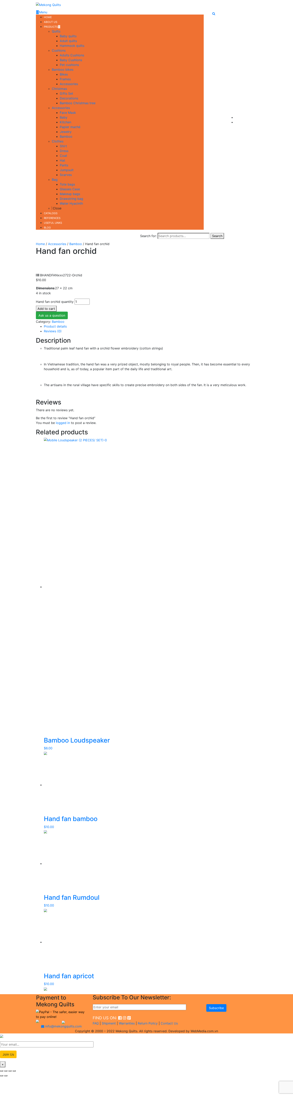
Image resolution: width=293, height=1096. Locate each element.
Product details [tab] (55, 326)
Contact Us (169, 1023)
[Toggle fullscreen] (5, 1070)
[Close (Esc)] (14, 1070)
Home (40, 244)
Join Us (8, 1054)
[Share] (10, 1070)
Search (217, 236)
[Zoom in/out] (1, 1070)
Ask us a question (51, 315)
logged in (63, 423)
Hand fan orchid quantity (55, 302)
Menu (43, 12)
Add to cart (46, 309)
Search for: (148, 236)
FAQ (96, 1023)
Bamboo (75, 244)
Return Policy (148, 1023)
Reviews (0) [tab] (53, 331)
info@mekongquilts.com (63, 1026)
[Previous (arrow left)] (1, 1075)
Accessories (57, 244)
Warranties (127, 1023)
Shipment (109, 1023)
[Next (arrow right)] (5, 1075)
